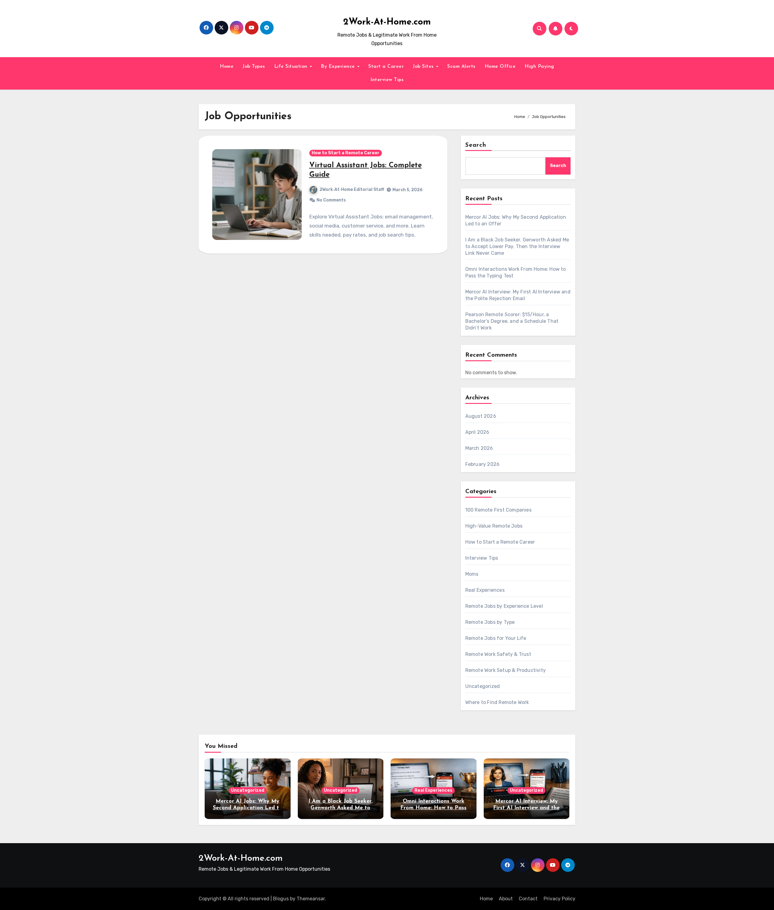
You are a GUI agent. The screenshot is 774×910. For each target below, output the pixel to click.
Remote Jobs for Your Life (495, 638)
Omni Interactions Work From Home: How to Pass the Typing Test (433, 808)
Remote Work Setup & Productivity (505, 670)
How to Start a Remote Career (345, 152)
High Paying (539, 66)
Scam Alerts (461, 66)
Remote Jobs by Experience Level (504, 606)
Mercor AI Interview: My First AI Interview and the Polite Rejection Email (526, 808)
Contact (528, 899)
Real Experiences (485, 590)
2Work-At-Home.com (387, 22)
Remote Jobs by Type (490, 622)
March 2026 (479, 448)
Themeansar (311, 899)
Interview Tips (387, 79)
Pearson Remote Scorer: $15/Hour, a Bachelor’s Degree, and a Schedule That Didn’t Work (512, 321)
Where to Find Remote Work (497, 702)
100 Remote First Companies (498, 510)
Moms (472, 574)
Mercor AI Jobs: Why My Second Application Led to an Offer (247, 808)
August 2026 (480, 416)
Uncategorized (482, 686)
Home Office (500, 66)
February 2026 (482, 464)
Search (475, 145)
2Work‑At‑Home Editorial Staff (352, 189)
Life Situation (291, 66)
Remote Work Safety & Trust (498, 654)
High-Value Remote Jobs (493, 526)
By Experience (338, 66)
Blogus (281, 899)
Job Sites (424, 66)
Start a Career (386, 66)
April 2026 (477, 432)
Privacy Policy (559, 899)
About (506, 899)
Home (226, 66)
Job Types (253, 66)
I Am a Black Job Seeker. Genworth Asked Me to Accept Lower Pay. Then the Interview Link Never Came (517, 246)
